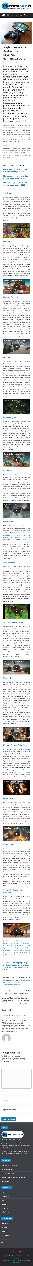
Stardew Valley (9, 562)
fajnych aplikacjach (17, 948)
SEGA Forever (9, 521)
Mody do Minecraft (7, 1169)
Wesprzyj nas (5, 1243)
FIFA (2, 1193)
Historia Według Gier (7, 1173)
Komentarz (5, 1067)
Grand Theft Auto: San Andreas (13, 891)
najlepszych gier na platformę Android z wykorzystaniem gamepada (16, 982)
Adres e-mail (6, 1101)
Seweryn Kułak (20, 62)
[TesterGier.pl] (3, 15)
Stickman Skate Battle (13, 622)
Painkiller (4, 1204)
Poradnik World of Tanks (9, 1166)
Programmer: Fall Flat (10, 297)
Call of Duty (5, 1212)
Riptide (5, 477)
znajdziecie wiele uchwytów (21, 146)
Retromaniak (5, 1181)
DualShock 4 (25, 155)
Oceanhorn (8, 798)
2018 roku (22, 137)
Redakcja (4, 1227)
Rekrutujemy (5, 1231)
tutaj (15, 218)
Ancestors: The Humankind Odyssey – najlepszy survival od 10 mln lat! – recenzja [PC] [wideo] (15, 1000)
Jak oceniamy (5, 1235)
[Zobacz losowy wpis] (29, 15)
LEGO (3, 1200)
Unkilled (7, 678)
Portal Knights (9, 417)
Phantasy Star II (19, 537)
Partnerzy (4, 1239)
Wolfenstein (5, 1208)
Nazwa (4, 1092)
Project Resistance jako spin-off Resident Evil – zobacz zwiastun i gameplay (17, 992)
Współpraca (5, 1223)
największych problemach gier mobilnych (16, 950)
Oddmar (7, 357)
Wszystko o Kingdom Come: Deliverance (13, 1177)
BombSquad (8, 844)
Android (12, 955)
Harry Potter (5, 1196)
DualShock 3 (7, 157)
